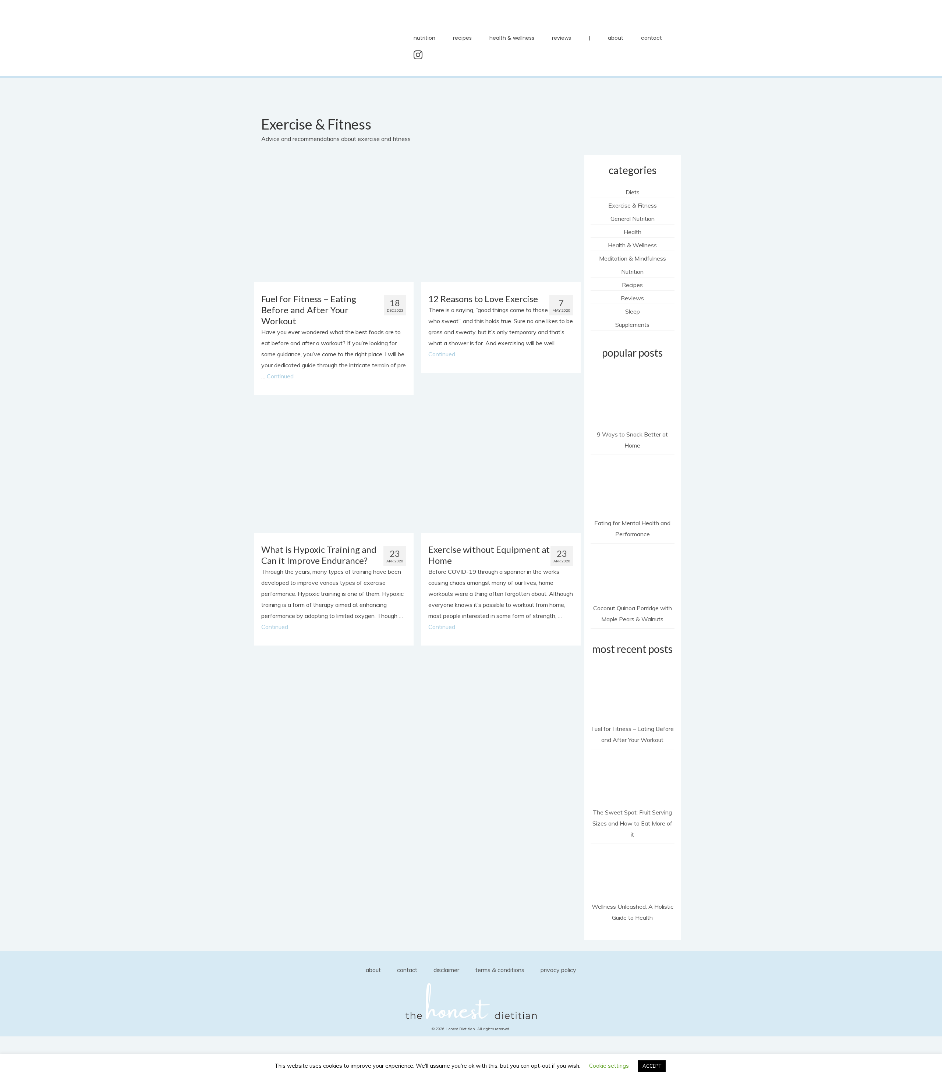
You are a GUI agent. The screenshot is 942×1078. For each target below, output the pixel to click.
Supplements (632, 324)
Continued (280, 376)
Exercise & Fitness (632, 205)
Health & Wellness (632, 245)
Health (632, 232)
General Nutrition (632, 218)
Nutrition (632, 271)
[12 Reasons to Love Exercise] (500, 218)
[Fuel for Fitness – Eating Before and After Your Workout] (333, 218)
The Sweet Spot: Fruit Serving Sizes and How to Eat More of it (632, 823)
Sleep (632, 311)
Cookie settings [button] (609, 1065)
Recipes (632, 285)
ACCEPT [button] (651, 1066)
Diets (633, 192)
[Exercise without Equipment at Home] (500, 469)
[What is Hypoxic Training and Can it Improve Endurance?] (333, 469)
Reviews (632, 298)
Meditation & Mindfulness (632, 258)
